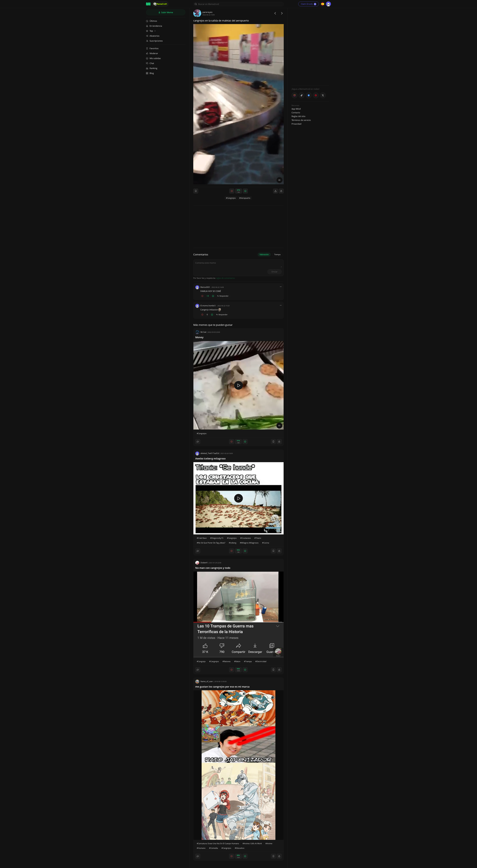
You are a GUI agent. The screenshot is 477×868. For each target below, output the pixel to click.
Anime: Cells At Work (253, 843)
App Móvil (296, 108)
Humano (201, 848)
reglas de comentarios (225, 278)
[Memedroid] (148, 3)
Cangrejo (202, 661)
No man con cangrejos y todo (212, 568)
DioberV (203, 562)
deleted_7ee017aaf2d (209, 453)
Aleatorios (154, 35)
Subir (167, 12)
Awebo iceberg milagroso (210, 458)
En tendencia (156, 25)
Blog (152, 73)
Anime (269, 843)
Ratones (227, 661)
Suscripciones (156, 40)
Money (199, 337)
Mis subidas (155, 58)
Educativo (240, 848)
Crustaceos (246, 538)
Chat (152, 63)
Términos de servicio (301, 120)
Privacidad (296, 123)
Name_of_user (206, 681)
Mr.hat (203, 332)
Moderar (154, 53)
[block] (281, 191)
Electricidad (261, 661)
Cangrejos (231, 198)
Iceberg (233, 542)
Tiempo (277, 254)
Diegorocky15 (217, 538)
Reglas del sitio (298, 116)
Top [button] (151, 30)
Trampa (248, 661)
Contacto (296, 112)
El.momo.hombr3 (208, 305)
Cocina (266, 542)
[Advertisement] (310, 46)
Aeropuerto (245, 198)
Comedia (214, 848)
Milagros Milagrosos (249, 542)
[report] (275, 191)
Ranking (153, 68)
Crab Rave (202, 538)
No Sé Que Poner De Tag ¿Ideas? (211, 542)
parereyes (207, 12)
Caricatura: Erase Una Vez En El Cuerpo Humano (218, 843)
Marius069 (205, 287)
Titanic (258, 538)
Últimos (153, 20)
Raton (237, 661)
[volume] (279, 180)
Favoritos (154, 48)
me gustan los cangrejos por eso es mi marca (222, 686)
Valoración (264, 254)
